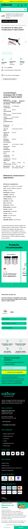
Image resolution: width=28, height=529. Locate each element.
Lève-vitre (6, 438)
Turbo (5, 441)
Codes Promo (5, 463)
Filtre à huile (6, 445)
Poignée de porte (8, 436)
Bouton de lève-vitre (8, 433)
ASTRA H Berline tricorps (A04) (9, 323)
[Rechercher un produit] (25, 9)
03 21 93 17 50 (6, 421)
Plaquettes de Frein (8, 443)
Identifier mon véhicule (9, 21)
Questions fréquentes (7, 470)
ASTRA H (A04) (5, 318)
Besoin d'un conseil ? (10, 79)
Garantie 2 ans (5, 465)
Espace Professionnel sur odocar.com (11, 468)
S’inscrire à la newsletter (15, 372)
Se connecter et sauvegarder (11, 75)
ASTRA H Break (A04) (7, 327)
